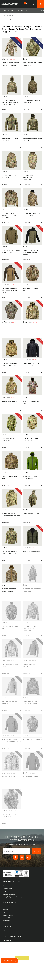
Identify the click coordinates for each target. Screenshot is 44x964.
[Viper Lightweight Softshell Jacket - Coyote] (11, 273)
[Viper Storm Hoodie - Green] (32, 648)
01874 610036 (7, 940)
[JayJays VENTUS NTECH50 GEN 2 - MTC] (32, 85)
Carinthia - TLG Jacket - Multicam (11, 139)
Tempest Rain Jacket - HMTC (10, 477)
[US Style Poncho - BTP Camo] (32, 385)
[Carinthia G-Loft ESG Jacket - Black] (32, 348)
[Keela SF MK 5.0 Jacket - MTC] (11, 611)
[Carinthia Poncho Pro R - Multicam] (32, 573)
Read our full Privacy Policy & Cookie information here (22, 953)
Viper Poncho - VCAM (31, 514)
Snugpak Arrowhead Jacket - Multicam (31, 327)
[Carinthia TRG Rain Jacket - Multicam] (11, 536)
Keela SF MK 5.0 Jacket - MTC (11, 627)
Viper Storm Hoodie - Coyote (10, 703)
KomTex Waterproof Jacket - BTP (31, 440)
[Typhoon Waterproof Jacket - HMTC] (32, 197)
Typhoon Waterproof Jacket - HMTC (31, 214)
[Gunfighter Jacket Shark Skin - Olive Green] (11, 724)
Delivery (5, 886)
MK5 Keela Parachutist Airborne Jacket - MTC (11, 327)
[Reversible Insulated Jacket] (32, 536)
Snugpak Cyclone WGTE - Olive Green (11, 252)
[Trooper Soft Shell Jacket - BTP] (11, 761)
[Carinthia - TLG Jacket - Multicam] (11, 122)
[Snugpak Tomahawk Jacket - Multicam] (11, 348)
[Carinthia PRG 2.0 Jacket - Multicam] (32, 122)
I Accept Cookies (22, 958)
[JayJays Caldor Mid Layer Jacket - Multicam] (32, 611)
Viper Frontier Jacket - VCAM (11, 665)
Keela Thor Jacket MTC (32, 739)
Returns (5, 891)
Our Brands (6, 909)
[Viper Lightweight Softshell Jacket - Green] (32, 235)
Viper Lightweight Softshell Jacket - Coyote (9, 290)
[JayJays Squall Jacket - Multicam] (11, 160)
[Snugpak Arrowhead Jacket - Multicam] (32, 310)
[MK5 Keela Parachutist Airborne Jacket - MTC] (11, 310)
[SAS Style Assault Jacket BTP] (11, 423)
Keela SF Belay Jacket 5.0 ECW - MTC (10, 815)
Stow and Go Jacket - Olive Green (31, 477)
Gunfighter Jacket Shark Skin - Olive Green (11, 740)
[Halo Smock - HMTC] (11, 385)
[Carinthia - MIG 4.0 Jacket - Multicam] (32, 686)
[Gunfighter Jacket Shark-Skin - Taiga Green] (32, 761)
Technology (6, 920)
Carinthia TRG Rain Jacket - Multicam (9, 552)
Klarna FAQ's (6, 918)
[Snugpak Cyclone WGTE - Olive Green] (11, 235)
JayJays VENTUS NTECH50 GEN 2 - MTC (32, 101)
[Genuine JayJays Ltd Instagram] (22, 857)
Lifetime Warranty (8, 915)
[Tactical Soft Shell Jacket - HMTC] (11, 573)
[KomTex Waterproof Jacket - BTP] (32, 423)
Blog (4, 930)
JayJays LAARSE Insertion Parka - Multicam (29, 178)
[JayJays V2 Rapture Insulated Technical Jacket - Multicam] (11, 85)
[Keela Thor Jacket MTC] (32, 724)
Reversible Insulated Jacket (31, 552)
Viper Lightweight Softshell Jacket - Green (30, 253)
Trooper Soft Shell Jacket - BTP (9, 778)
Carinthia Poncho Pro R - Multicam (32, 590)
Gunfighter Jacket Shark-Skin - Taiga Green (32, 778)
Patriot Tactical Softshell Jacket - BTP (11, 515)
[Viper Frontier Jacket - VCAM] (11, 648)
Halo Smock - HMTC (9, 401)
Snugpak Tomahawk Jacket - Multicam (9, 364)
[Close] (15, 961)
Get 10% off (7, 961)
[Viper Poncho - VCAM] (32, 498)
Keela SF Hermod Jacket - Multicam (32, 64)
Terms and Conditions (9, 894)
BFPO (4, 912)
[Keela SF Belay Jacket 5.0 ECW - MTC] (11, 799)
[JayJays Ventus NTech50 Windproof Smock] (11, 47)
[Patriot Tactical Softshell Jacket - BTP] (11, 498)
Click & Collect (7, 888)
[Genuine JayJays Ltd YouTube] (28, 857)
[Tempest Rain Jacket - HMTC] (11, 460)
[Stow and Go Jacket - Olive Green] (32, 460)
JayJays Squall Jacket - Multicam (11, 177)
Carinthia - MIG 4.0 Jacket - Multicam (30, 703)
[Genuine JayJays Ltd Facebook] (15, 857)
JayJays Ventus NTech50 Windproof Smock (11, 64)
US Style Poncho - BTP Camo (31, 402)
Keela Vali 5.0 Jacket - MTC (31, 289)
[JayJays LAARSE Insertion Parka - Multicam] (32, 160)
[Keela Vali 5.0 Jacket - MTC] (32, 273)
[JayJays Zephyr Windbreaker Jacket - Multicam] (11, 197)
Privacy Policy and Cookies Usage (12, 897)
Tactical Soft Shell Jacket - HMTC (10, 590)
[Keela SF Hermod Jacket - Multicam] (32, 47)
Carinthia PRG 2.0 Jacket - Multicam (32, 139)
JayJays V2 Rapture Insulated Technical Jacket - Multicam (10, 103)
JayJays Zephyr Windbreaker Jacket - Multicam (10, 215)
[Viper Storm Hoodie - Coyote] (11, 686)
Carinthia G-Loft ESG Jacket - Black (31, 364)
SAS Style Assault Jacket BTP (8, 440)
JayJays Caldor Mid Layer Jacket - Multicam (30, 629)
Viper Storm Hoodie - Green (31, 665)
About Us (5, 907)
